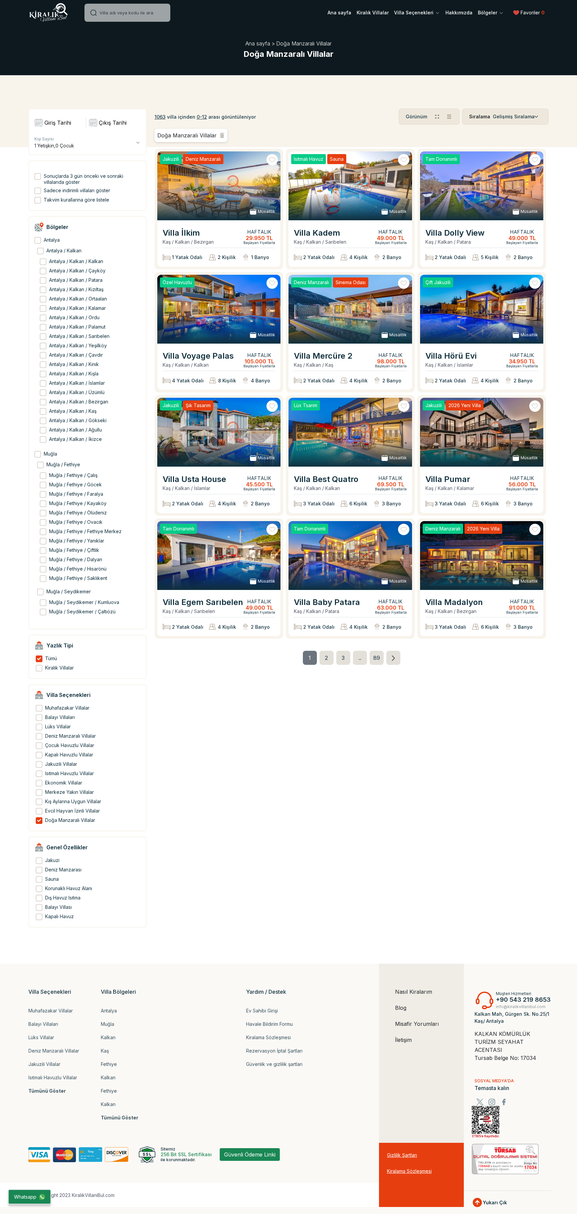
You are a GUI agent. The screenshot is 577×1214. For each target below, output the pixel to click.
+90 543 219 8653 (523, 999)
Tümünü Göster (47, 1091)
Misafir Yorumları (417, 1023)
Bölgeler (488, 12)
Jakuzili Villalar (44, 1064)
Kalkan (108, 1037)
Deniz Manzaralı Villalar (53, 1051)
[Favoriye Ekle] (272, 159)
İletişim (403, 1040)
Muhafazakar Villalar (50, 1010)
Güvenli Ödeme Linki (249, 1154)
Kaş (105, 1051)
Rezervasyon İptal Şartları (274, 1051)
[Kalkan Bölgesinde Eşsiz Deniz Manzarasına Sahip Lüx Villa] (482, 555)
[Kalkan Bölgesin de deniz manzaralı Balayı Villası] (219, 185)
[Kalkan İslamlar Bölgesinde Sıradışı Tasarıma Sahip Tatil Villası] (482, 309)
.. (360, 657)
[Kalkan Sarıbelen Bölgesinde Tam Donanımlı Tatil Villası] (219, 555)
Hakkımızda (458, 12)
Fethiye (109, 1064)
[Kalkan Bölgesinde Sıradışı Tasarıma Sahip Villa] (219, 309)
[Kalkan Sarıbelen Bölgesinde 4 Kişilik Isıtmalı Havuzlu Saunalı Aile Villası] (350, 185)
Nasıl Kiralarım (413, 991)
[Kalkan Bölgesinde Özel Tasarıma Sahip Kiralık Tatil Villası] (350, 432)
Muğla (107, 1024)
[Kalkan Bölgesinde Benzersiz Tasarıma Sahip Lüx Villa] (219, 432)
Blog (400, 1007)
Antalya (109, 1010)
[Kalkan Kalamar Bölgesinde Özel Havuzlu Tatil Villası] (482, 432)
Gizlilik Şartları (402, 1155)
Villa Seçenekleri (414, 12)
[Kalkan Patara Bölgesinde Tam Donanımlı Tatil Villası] (350, 555)
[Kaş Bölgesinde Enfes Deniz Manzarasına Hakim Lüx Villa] (350, 309)
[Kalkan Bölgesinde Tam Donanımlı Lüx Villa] (482, 185)
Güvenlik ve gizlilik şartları (274, 1064)
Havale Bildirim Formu (269, 1024)
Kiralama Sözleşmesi (268, 1037)
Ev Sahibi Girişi (262, 1010)
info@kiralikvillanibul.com (521, 1006)
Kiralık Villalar (373, 12)
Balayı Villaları (43, 1024)
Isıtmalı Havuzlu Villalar (52, 1077)
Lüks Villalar (41, 1037)
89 (376, 657)
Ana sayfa (339, 12)
